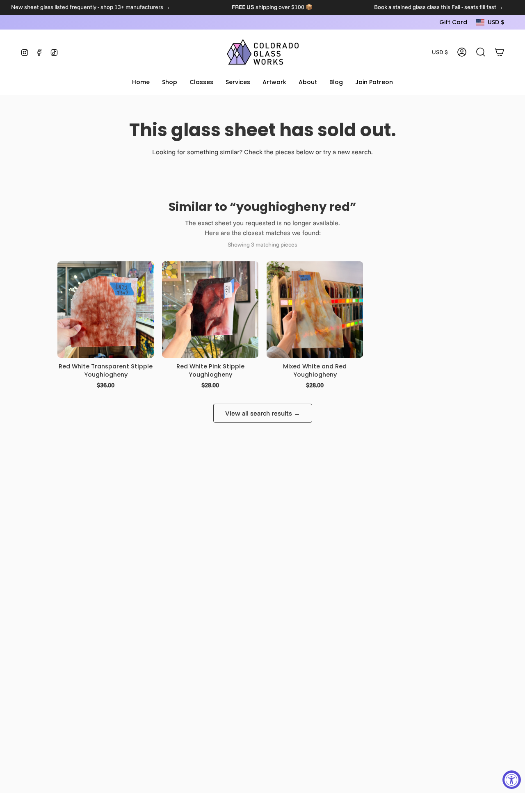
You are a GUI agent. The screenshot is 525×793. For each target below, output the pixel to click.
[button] (169, 83)
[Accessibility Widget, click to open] (511, 779)
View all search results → (262, 413)
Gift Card (453, 22)
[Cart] (499, 52)
